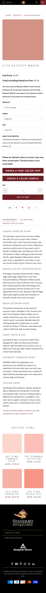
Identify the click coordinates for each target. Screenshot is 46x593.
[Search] (37, 2)
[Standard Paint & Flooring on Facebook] (12, 564)
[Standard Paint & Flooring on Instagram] (25, 564)
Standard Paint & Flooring (17, 571)
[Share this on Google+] (29, 208)
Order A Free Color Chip (23, 170)
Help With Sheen (26, 220)
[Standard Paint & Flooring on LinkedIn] (33, 564)
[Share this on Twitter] (10, 208)
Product (6, 102)
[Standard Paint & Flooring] (23, 2)
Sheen (5, 114)
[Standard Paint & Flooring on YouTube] (16, 564)
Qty (4, 185)
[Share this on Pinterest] (22, 208)
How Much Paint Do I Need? (13, 223)
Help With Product (9, 220)
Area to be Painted (22, 141)
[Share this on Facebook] (16, 208)
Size (4, 125)
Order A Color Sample (23, 178)
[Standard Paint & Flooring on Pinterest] (21, 564)
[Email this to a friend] (35, 208)
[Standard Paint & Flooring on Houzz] (29, 564)
